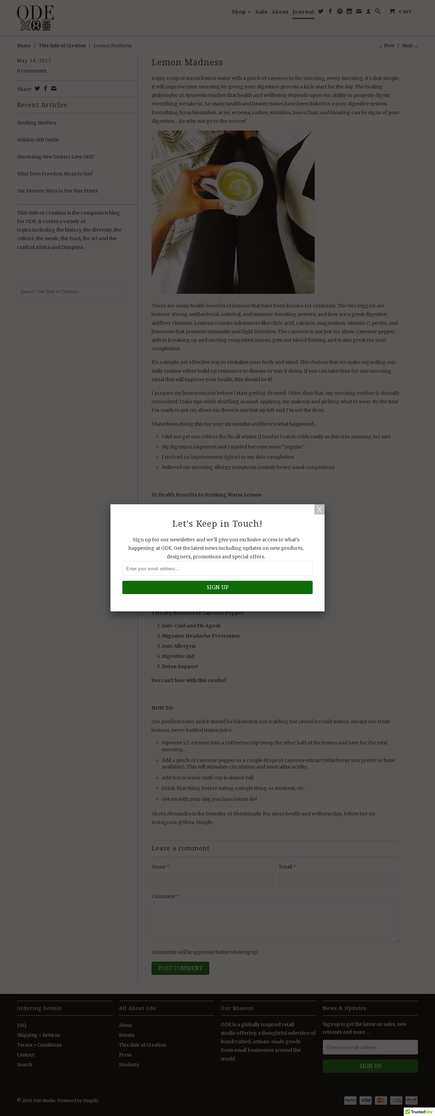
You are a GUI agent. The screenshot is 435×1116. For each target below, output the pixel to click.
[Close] (319, 509)
